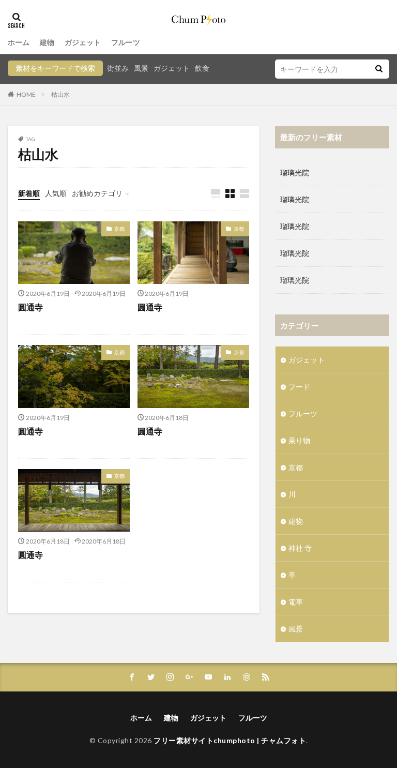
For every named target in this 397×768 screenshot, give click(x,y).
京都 (119, 228)
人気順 (56, 193)
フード (299, 386)
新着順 (29, 193)
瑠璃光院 (294, 172)
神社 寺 (300, 548)
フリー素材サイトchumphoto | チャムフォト (230, 740)
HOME (26, 94)
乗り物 (299, 440)
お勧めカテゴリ (97, 193)
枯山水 (60, 94)
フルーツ (125, 42)
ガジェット (83, 42)
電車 (295, 601)
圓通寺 (30, 307)
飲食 (202, 68)
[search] (379, 69)
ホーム (18, 42)
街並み (118, 68)
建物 (47, 42)
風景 (141, 68)
